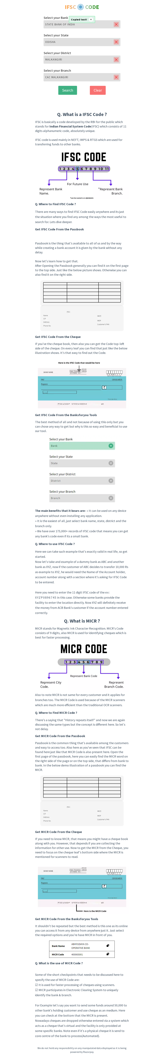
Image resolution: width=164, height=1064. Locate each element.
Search (67, 90)
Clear (98, 90)
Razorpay (88, 1051)
